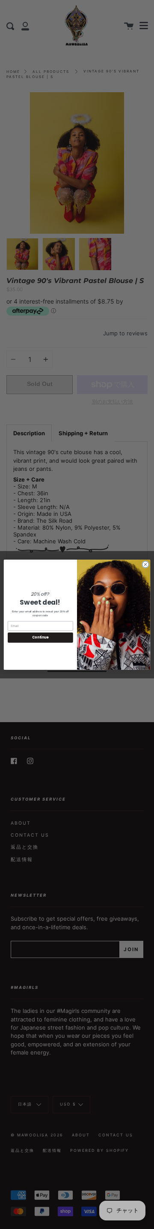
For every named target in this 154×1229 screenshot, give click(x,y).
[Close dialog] (145, 564)
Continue (40, 637)
